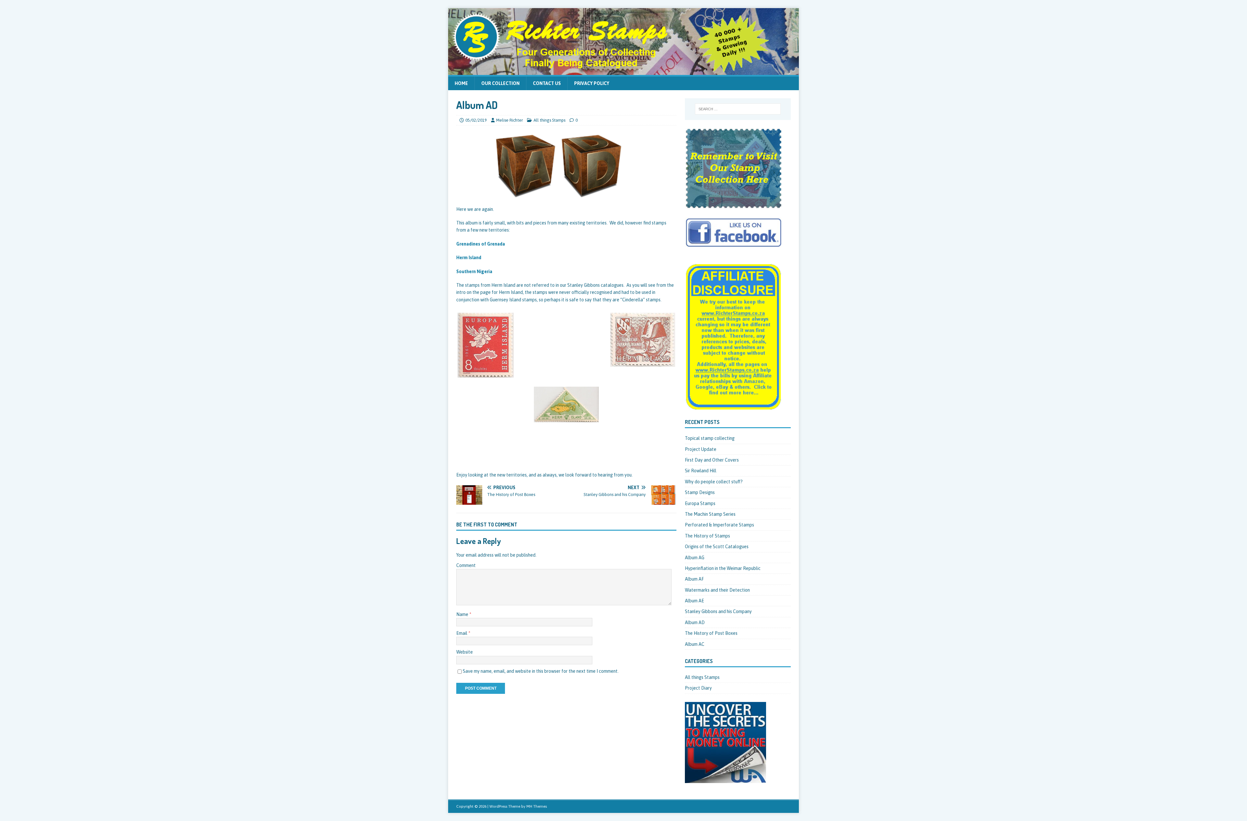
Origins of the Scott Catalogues (717, 546)
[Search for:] (738, 109)
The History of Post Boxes (711, 633)
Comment (466, 565)
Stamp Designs (700, 492)
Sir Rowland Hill (700, 470)
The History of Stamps (707, 535)
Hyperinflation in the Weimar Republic (723, 568)
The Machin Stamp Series (710, 514)
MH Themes (536, 806)
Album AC (694, 644)
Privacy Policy (591, 83)
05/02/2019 (476, 120)
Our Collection (500, 83)
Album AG (694, 557)
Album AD (695, 622)
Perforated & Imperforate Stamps (719, 524)
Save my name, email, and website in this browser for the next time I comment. (541, 671)
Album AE (694, 600)
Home (461, 83)
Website (464, 652)
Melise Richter (509, 120)
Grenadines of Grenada (480, 244)
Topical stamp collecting (710, 438)
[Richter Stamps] (623, 71)
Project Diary (698, 688)
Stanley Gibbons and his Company (718, 611)
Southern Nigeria (474, 271)
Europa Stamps (700, 503)
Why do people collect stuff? (714, 481)
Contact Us (547, 83)
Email (462, 633)
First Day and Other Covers (712, 460)
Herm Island (468, 257)
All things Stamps (549, 120)
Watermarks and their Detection (717, 590)
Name (462, 614)
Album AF (694, 579)
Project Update (700, 449)
